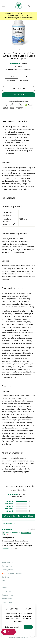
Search (4, 587)
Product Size (18, 77)
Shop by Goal (7, 566)
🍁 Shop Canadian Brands (12, 573)
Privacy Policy (7, 602)
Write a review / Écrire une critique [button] (18, 516)
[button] (15, 63)
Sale (3, 581)
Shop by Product (8, 562)
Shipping (9, 69)
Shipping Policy (7, 595)
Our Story (5, 577)
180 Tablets (11, 81)
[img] (7, 529)
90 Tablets (24, 81)
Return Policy (7, 599)
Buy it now (19, 95)
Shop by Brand (7, 570)
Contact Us (6, 591)
